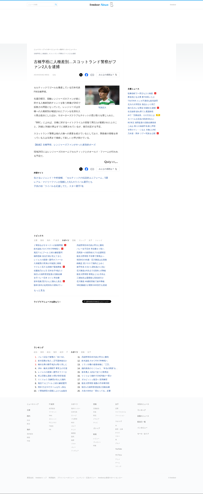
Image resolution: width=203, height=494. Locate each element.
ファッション (119, 415)
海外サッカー (75, 408)
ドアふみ (112, 4)
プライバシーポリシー (65, 478)
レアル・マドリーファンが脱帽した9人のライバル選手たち (63, 182)
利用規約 (52, 478)
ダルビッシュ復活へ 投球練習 (94, 379)
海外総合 (30, 434)
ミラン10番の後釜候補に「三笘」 (96, 364)
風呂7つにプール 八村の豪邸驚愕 (48, 252)
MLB (72, 422)
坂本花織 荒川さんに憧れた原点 (47, 281)
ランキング (141, 410)
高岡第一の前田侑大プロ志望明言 (91, 252)
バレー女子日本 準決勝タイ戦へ (90, 249)
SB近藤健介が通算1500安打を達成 (92, 285)
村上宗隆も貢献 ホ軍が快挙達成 (52, 376)
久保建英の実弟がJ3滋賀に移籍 (47, 263)
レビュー (96, 438)
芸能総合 (96, 408)
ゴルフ (73, 426)
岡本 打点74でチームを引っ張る (52, 387)
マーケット (53, 412)
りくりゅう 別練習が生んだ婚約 (52, 379)
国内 (42, 240)
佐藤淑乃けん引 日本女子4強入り (48, 270)
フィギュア (75, 450)
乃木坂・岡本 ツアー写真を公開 (141, 133)
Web (50, 415)
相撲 (72, 440)
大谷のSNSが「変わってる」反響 (96, 391)
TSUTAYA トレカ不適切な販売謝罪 (143, 101)
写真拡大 (102, 107)
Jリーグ (74, 415)
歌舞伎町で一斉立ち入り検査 (140, 93)
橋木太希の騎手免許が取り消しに (52, 364)
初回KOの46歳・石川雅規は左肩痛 (92, 260)
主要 (35, 240)
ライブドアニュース (99, 4)
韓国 (28, 437)
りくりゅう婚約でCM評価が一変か (97, 376)
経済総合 (52, 408)
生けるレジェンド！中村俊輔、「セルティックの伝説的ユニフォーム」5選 (71, 178)
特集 (94, 445)
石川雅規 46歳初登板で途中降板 (91, 281)
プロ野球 (74, 419)
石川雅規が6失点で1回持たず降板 (91, 270)
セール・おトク (143, 434)
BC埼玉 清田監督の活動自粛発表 (142, 122)
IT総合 (51, 426)
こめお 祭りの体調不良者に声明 (141, 126)
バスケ (73, 443)
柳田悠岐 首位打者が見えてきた (47, 256)
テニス (73, 429)
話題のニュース (143, 416)
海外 (48, 240)
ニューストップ (39, 49)
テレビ (95, 422)
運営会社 (30, 478)
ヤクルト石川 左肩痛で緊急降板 (47, 267)
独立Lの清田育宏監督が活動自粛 (48, 274)
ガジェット (53, 419)
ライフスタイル (120, 412)
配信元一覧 (141, 422)
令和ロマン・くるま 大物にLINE (142, 130)
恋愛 (116, 408)
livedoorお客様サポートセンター (110, 478)
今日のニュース (143, 404)
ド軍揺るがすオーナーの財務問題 (48, 245)
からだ (117, 432)
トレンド (98, 240)
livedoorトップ (41, 478)
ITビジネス (52, 422)
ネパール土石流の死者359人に (141, 119)
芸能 (74, 240)
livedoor (173, 5)
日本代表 (74, 412)
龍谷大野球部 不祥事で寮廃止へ (90, 256)
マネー (117, 436)
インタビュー (142, 428)
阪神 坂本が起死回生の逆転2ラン (48, 285)
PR (50, 429)
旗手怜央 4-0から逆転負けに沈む (91, 267)
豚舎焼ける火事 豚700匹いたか (141, 97)
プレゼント (97, 442)
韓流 (94, 415)
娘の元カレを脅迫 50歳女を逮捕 (142, 108)
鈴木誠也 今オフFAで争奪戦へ (47, 249)
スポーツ (65, 240)
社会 (28, 420)
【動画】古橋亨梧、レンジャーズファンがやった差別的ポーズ (65, 145)
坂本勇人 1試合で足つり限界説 (95, 372)
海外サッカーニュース (67, 49)
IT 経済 (56, 240)
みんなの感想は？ (106, 75)
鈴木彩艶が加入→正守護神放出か (52, 361)
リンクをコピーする (92, 74)
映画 (95, 434)
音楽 (94, 412)
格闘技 (73, 433)
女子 (90, 240)
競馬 (72, 436)
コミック (118, 466)
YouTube (118, 449)
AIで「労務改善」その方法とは (141, 115)
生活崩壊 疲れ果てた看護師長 (140, 111)
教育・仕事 (119, 429)
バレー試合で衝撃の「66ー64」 (52, 357)
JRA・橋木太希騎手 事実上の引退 (52, 368)
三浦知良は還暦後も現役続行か (90, 278)
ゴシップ (82, 240)
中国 (28, 441)
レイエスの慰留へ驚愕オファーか (48, 260)
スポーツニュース (52, 49)
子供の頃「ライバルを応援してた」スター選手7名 (59, 186)
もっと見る (39, 290)
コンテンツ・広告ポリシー (86, 478)
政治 (28, 424)
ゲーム (117, 463)
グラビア (96, 419)
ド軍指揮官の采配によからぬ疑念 (52, 391)
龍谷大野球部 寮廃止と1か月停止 (91, 274)
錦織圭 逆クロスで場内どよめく (90, 263)
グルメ (117, 443)
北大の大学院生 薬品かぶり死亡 (141, 104)
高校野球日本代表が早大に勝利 (90, 245)
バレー (73, 447)
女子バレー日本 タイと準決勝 (47, 278)
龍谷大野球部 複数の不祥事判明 (95, 383)
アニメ (117, 459)
